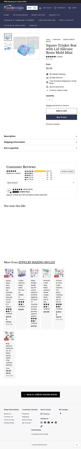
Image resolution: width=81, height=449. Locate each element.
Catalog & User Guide (14, 25)
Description (9, 136)
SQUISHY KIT (54, 15)
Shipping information (14, 142)
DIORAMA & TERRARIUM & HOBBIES (19, 20)
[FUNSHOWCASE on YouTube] (49, 422)
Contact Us (8, 417)
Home (6, 15)
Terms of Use (9, 420)
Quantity (50, 96)
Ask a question (11, 148)
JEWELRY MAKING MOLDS (36, 262)
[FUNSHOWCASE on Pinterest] (56, 422)
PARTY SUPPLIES (66, 20)
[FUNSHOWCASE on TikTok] (41, 426)
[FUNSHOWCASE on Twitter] (52, 422)
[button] (51, 57)
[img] (18, 189)
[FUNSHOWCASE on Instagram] (41, 422)
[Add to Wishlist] (9, 213)
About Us (7, 414)
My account (26, 423)
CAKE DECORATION (47, 20)
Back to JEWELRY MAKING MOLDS (41, 394)
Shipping (49, 105)
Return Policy (27, 420)
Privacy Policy (9, 423)
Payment (25, 414)
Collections (57, 39)
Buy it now (61, 117)
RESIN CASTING (38, 15)
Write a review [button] (67, 171)
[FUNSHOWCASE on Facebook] (45, 422)
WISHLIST (33, 25)
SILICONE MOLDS (20, 15)
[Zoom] (26, 46)
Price (48, 64)
